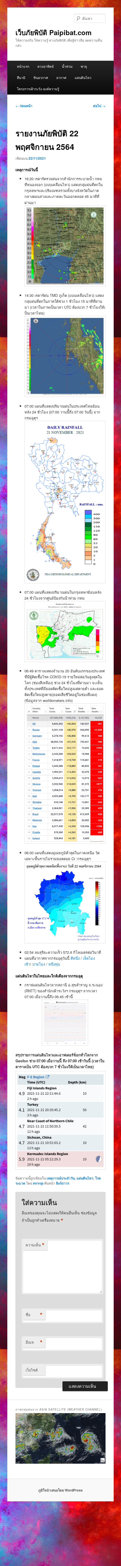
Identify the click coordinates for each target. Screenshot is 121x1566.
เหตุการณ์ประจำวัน (61, 1178)
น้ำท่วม (67, 66)
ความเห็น (35, 1244)
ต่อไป (99, 105)
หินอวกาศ (40, 77)
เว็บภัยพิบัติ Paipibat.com (53, 32)
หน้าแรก (23, 66)
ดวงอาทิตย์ (45, 66)
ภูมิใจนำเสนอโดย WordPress (60, 1490)
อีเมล (34, 1342)
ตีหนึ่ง (76, 958)
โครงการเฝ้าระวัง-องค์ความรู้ (38, 88)
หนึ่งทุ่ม (54, 964)
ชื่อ (34, 1314)
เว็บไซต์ (32, 1370)
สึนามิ (21, 77)
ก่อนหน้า (23, 105)
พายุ (84, 66)
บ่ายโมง (39, 964)
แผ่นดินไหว (83, 77)
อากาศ (61, 77)
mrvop (38, 1183)
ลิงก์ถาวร (62, 1183)
